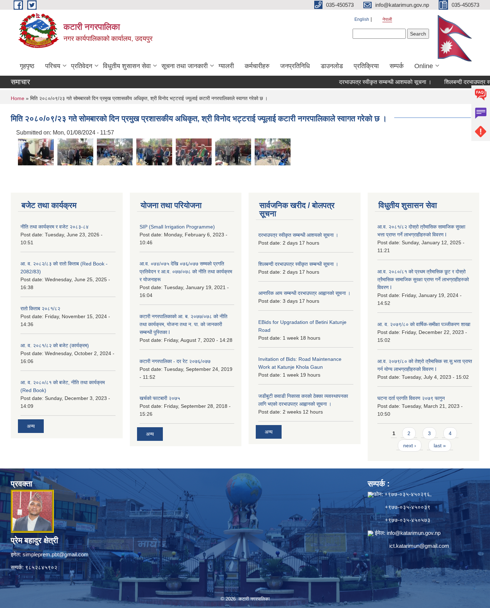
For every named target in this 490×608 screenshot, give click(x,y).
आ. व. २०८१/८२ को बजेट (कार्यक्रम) (54, 345)
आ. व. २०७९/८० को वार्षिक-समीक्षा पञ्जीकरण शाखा (423, 324)
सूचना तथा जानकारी (184, 66)
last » (440, 445)
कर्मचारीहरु (257, 66)
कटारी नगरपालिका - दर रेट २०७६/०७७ (175, 361)
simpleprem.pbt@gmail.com (56, 554)
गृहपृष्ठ (27, 66)
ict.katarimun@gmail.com (419, 546)
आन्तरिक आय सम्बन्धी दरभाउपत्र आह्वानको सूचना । (304, 293)
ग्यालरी (226, 66)
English (361, 19)
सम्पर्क (397, 66)
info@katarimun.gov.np (413, 533)
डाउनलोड (332, 66)
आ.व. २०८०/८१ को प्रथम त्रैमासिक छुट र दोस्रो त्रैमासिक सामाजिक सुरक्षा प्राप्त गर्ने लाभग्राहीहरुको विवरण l (423, 279)
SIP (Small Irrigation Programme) (177, 227)
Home (17, 98)
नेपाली (387, 19)
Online (423, 66)
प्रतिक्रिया (366, 66)
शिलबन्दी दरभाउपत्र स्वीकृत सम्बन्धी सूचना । (298, 264)
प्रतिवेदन (81, 66)
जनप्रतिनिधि (295, 66)
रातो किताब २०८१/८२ (40, 308)
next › (409, 445)
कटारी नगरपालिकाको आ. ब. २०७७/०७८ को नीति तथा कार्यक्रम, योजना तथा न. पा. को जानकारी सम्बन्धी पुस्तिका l (183, 324)
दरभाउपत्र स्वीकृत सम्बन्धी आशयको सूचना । (373, 82)
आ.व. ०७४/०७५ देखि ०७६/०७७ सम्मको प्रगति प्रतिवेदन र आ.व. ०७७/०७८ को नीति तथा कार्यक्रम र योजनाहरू (186, 271)
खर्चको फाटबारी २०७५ (160, 398)
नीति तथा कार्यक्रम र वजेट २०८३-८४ (54, 227)
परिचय (52, 66)
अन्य (31, 426)
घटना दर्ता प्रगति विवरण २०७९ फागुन (411, 398)
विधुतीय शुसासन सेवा (127, 66)
